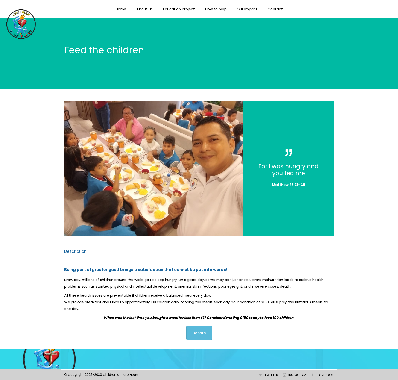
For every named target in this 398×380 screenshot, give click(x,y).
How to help (216, 9)
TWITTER (271, 375)
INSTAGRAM (297, 375)
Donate (199, 333)
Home (120, 9)
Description (75, 251)
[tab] (75, 251)
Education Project (179, 9)
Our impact (247, 9)
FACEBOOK (325, 375)
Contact (275, 9)
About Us (144, 9)
